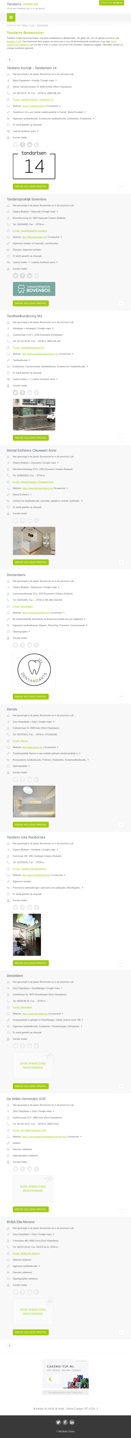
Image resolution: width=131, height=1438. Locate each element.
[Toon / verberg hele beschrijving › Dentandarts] (68, 619)
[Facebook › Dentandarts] (22, 645)
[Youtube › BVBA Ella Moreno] (36, 1292)
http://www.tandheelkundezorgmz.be (40, 354)
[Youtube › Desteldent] (36, 1046)
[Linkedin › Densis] (29, 779)
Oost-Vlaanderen (21, 721)
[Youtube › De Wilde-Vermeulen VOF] (36, 1169)
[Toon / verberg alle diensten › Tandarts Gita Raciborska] (68, 888)
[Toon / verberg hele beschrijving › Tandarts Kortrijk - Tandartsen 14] (68, 112)
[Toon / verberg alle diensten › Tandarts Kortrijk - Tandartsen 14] (68, 118)
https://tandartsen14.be (33, 106)
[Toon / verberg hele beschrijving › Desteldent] (68, 1020)
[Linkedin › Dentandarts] (29, 645)
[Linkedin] (72, 1422)
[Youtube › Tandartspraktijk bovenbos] (36, 275)
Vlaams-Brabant (21, 211)
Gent (34, 1111)
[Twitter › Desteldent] (15, 1046)
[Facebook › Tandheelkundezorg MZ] (22, 392)
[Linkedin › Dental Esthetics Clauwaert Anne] (29, 520)
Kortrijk (35, 80)
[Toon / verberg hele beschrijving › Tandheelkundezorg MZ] (68, 360)
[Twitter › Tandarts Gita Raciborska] (15, 907)
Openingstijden (21, 631)
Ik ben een (111, 3)
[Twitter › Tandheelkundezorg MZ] (15, 392)
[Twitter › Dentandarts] (15, 645)
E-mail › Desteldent (22, 1007)
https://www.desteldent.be (35, 1013)
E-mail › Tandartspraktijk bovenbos (30, 231)
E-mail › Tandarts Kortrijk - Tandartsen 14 (33, 99)
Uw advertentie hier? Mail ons (65, 1392)
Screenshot (54, 106)
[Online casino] (67, 1361)
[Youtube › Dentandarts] (36, 645)
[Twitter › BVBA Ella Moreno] (15, 1292)
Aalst (34, 721)
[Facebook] (65, 1422)
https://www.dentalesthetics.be (37, 488)
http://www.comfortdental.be (36, 875)
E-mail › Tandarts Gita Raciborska (29, 869)
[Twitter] (58, 1422)
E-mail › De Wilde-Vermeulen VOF (29, 1130)
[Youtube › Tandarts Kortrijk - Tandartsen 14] (36, 144)
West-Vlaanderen (21, 80)
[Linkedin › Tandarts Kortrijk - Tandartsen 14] (29, 144)
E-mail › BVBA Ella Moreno (26, 1253)
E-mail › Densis (20, 741)
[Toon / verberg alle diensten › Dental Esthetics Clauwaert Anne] (68, 501)
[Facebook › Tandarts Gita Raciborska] (22, 907)
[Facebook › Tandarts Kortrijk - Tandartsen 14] (22, 144)
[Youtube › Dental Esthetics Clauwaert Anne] (36, 520)
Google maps (49, 80)
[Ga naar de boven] (121, 186)
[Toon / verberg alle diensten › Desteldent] (68, 1026)
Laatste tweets (21, 262)
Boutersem (36, 587)
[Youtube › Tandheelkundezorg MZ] (36, 392)
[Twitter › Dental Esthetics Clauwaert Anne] (15, 520)
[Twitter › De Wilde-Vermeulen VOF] (15, 1169)
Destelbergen (38, 988)
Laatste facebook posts (26, 131)
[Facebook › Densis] (22, 779)
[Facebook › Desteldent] (22, 1046)
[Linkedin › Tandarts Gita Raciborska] (29, 907)
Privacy (72, 1431)
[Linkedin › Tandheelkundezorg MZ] (29, 392)
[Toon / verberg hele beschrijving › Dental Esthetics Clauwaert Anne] (68, 494)
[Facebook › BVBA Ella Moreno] (22, 1292)
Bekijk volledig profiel (31, 186)
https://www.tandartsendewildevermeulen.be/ (44, 1136)
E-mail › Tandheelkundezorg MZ (28, 347)
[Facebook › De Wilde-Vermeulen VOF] (22, 1169)
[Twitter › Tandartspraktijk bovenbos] (15, 275)
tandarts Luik (14, 41)
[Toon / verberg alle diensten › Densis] (68, 760)
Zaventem (36, 462)
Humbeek (36, 849)
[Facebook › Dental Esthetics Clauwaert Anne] (22, 520)
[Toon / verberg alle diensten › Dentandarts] (68, 625)
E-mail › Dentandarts (23, 606)
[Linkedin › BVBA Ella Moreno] (29, 1292)
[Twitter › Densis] (15, 779)
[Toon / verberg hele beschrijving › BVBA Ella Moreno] (68, 1266)
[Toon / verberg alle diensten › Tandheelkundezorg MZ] (68, 366)
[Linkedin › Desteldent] (29, 1046)
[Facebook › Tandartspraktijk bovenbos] (22, 275)
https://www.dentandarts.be (35, 612)
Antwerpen (18, 328)
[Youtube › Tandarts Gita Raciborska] (36, 907)
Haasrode (36, 211)
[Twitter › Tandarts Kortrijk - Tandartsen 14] (15, 144)
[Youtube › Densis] (36, 779)
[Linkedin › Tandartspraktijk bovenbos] (29, 275)
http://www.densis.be (32, 747)
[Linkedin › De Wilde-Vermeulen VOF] (29, 1169)
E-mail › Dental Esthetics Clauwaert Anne (33, 482)
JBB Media (62, 1431)
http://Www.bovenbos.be (34, 237)
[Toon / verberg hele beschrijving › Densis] (68, 753)
